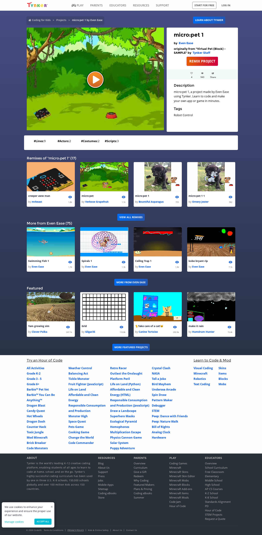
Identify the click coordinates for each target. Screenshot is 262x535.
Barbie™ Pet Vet (38, 389)
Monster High (78, 416)
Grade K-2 (33, 373)
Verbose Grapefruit (97, 201)
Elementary (212, 476)
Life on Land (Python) (125, 384)
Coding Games (178, 463)
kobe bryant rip (198, 261)
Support (103, 472)
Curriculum (140, 467)
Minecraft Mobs (179, 480)
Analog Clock (161, 432)
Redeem (139, 476)
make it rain (196, 326)
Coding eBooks (107, 493)
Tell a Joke (159, 379)
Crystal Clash (161, 368)
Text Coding (202, 384)
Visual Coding (203, 368)
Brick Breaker (36, 443)
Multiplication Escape (125, 432)
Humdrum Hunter (203, 331)
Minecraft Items (179, 493)
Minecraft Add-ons (180, 489)
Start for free (204, 5)
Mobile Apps (106, 484)
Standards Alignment (218, 502)
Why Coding (141, 480)
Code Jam (175, 502)
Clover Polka (39, 331)
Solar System (119, 443)
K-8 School (211, 497)
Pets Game (76, 427)
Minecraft (200, 373)
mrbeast (37, 201)
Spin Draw (159, 395)
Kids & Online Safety (98, 530)
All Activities (35, 368)
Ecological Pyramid (123, 421)
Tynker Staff (201, 52)
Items (223, 373)
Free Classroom (214, 472)
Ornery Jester (200, 201)
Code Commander (81, 443)
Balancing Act (78, 373)
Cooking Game (78, 432)
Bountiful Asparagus (151, 201)
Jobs (100, 480)
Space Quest (77, 421)
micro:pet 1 (142, 195)
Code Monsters (37, 448)
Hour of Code (177, 506)
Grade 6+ (33, 384)
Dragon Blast (36, 405)
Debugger (158, 405)
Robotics (200, 379)
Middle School (213, 480)
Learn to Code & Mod (212, 360)
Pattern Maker (162, 400)
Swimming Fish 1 (38, 261)
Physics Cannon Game (126, 437)
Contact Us (131, 530)
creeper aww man (39, 195)
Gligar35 (90, 331)
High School (212, 484)
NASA (156, 373)
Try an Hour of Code (44, 360)
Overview (139, 463)
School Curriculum (216, 467)
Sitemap (103, 489)
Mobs (222, 384)
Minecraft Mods (179, 497)
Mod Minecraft (37, 437)
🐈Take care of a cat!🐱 (149, 326)
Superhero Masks (122, 416)
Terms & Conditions (53, 530)
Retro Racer (118, 368)
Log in (226, 5)
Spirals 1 (87, 261)
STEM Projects (213, 514)
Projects (61, 20)
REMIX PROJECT (202, 61)
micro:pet (88, 195)
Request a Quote (215, 519)
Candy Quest (36, 411)
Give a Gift (140, 472)
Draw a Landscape (123, 411)
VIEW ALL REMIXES (131, 217)
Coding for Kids (41, 20)
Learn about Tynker (209, 20)
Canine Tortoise (148, 331)
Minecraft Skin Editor (182, 476)
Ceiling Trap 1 (143, 261)
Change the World (81, 437)
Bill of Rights (161, 427)
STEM (155, 411)
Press (101, 476)
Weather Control (80, 368)
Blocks (223, 379)
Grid (84, 326)
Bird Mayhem (161, 384)
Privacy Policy (76, 530)
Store (101, 497)
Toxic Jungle (35, 432)
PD (207, 506)
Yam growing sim (38, 326)
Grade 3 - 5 (34, 379)
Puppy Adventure (122, 448)
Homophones (119, 427)
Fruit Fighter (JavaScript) (85, 384)
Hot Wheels (35, 416)
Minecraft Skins (178, 472)
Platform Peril (120, 379)
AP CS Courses (214, 489)
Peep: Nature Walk (165, 421)
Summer (139, 497)
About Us (103, 467)
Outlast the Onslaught (126, 373)
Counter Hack (36, 427)
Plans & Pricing (143, 489)
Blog (101, 463)
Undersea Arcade (164, 389)
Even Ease (186, 43)
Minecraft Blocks (179, 484)
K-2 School (211, 493)
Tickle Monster (78, 379)
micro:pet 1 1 (197, 195)
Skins (222, 368)
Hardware (159, 437)
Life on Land (77, 389)
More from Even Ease (131, 282)
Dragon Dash (36, 421)
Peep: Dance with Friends (170, 416)
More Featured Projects (131, 347)
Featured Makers (144, 484)
